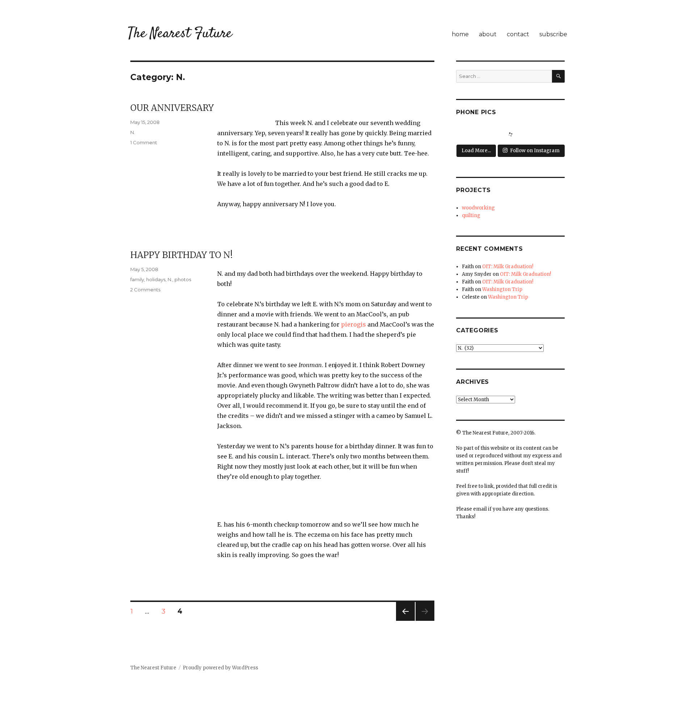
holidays (155, 279)
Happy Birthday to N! (181, 255)
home (460, 34)
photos (182, 279)
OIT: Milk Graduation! (507, 266)
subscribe (553, 34)
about (488, 34)
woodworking (478, 208)
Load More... (476, 151)
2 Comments (145, 289)
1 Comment (143, 142)
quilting (471, 215)
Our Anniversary (172, 107)
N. (132, 132)
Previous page (405, 620)
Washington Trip (502, 289)
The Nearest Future (180, 34)
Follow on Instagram (535, 151)
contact (518, 34)
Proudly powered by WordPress (220, 668)
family (137, 279)
